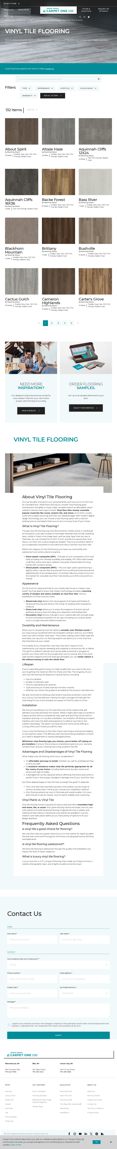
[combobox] (56, 79)
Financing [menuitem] (9, 1121)
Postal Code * (12, 987)
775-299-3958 (65, 1072)
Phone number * (14, 973)
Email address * (66, 973)
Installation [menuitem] (64, 1113)
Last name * (64, 933)
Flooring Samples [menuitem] (39, 1096)
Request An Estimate (103, 10)
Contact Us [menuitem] (91, 1104)
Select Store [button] (10, 4)
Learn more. (15, 1145)
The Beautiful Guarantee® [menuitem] (70, 1104)
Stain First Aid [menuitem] (65, 1096)
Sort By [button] (30, 110)
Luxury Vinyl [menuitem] (10, 1096)
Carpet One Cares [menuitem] (94, 1100)
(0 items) (88, 17)
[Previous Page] (39, 323)
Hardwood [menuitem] (9, 1100)
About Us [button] (8, 16)
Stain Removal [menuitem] (66, 1091)
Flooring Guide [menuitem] (66, 1100)
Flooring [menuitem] (8, 1091)
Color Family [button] (86, 88)
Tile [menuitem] (6, 1113)
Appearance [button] (44, 88)
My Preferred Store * (68, 987)
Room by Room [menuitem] (93, 1096)
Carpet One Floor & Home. (21, 1134)
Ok (96, 1142)
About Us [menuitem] (91, 1091)
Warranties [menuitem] (64, 1108)
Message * (11, 1002)
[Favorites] (84, 17)
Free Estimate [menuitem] (11, 1117)
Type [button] (24, 88)
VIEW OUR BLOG (29, 411)
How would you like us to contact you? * (23, 959)
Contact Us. (49, 69)
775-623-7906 (10, 1072)
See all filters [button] (51, 96)
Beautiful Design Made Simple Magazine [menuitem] (41, 1101)
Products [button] (8, 10)
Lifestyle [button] (64, 88)
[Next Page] (78, 323)
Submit (58, 1035)
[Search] (99, 79)
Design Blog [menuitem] (37, 1106)
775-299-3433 (38, 1072)
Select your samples (84, 408)
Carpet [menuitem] (8, 1104)
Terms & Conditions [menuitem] (95, 1108)
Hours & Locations (86, 10)
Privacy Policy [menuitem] (93, 1113)
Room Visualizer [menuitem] (39, 1091)
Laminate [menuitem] (9, 1108)
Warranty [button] (27, 96)
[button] (80, 17)
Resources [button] (23, 10)
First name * (12, 933)
